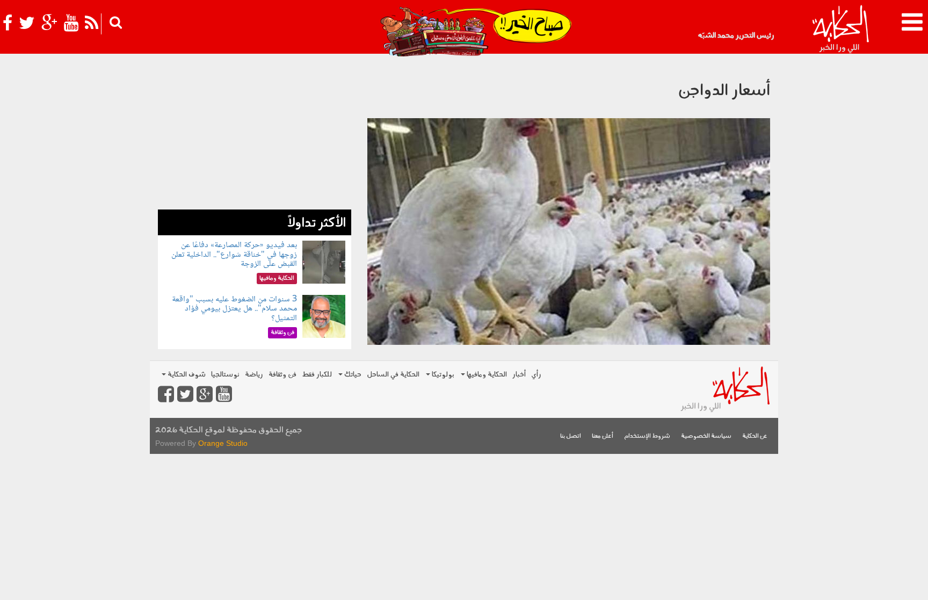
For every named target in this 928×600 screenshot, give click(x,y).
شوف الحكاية (186, 375)
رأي (536, 375)
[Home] (840, 29)
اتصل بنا (570, 436)
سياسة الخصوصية (706, 436)
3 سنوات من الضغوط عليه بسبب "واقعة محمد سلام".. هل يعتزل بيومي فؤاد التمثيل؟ (234, 309)
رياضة (254, 375)
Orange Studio (223, 443)
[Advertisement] (254, 134)
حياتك (352, 375)
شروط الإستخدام (647, 436)
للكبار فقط (317, 375)
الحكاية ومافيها (486, 375)
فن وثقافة (282, 375)
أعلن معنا (602, 436)
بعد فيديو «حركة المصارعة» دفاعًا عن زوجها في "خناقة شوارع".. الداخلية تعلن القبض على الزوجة (234, 254)
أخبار (519, 375)
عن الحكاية (754, 436)
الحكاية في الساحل (393, 375)
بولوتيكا (442, 375)
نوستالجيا (225, 375)
